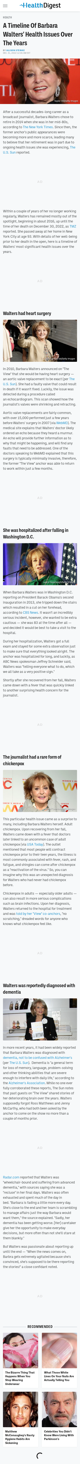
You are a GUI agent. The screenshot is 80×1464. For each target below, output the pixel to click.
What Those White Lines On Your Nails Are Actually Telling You (59, 1376)
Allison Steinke (15, 50)
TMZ (73, 226)
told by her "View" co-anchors (38, 913)
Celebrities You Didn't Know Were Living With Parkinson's (59, 1435)
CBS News (30, 612)
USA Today (35, 844)
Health (7, 17)
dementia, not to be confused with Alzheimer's (37, 1057)
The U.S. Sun (18, 1063)
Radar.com (11, 1177)
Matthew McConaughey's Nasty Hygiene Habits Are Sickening (19, 1437)
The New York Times (38, 127)
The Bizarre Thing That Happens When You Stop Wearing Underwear (20, 1378)
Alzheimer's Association (27, 1083)
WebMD (62, 423)
